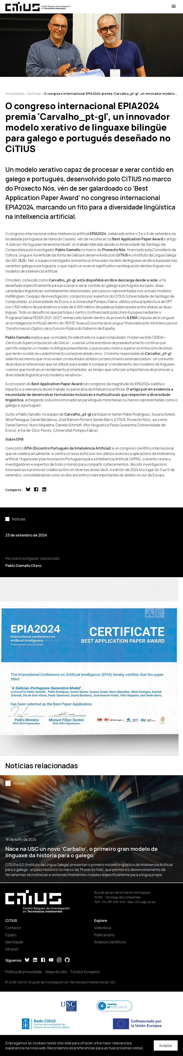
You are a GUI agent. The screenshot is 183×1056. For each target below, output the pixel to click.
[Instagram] (59, 960)
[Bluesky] (27, 960)
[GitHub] (67, 960)
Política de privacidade (23, 971)
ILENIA (132, 317)
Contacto (13, 927)
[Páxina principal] (37, 6)
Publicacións (104, 934)
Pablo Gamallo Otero (23, 565)
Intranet (11, 949)
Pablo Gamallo (17, 337)
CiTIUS (122, 255)
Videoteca (102, 927)
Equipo (11, 934)
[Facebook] (43, 960)
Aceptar (165, 1045)
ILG (22, 260)
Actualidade (15, 93)
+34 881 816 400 (113, 902)
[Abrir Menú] (174, 6)
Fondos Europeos (85, 971)
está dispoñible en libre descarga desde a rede (117, 280)
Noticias (34, 93)
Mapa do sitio (56, 971)
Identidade (14, 942)
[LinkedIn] (35, 960)
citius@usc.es (145, 902)
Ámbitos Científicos (110, 942)
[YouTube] (51, 960)
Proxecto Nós (113, 249)
